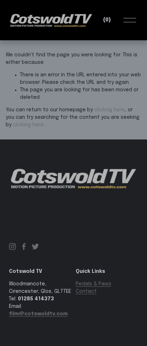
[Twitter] (35, 246)
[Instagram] (12, 246)
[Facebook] (23, 246)
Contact (86, 291)
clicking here (109, 109)
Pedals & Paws (93, 283)
